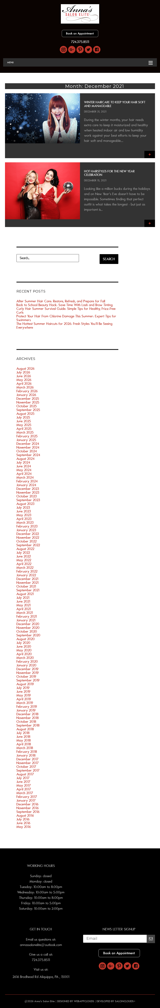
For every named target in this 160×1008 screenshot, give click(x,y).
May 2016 (23, 827)
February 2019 (26, 707)
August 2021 (25, 594)
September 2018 (28, 725)
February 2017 (26, 797)
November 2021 (27, 583)
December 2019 (27, 669)
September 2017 (28, 770)
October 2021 (26, 586)
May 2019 (23, 695)
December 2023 (27, 489)
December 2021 (27, 579)
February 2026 (27, 391)
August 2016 (25, 816)
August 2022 (25, 549)
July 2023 (23, 508)
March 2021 (24, 613)
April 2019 (23, 699)
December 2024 (27, 444)
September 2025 (28, 410)
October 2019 (26, 677)
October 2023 (26, 496)
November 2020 (28, 628)
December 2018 (27, 714)
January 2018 (26, 755)
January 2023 (26, 530)
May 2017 (23, 785)
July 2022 (23, 553)
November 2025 (27, 402)
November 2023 (27, 493)
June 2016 (23, 823)
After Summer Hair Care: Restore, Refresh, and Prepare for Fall (60, 301)
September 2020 (28, 635)
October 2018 (26, 722)
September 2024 (28, 455)
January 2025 (26, 440)
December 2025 (27, 399)
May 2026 (23, 380)
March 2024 (25, 477)
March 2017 (24, 793)
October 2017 (26, 767)
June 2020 (23, 646)
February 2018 (26, 752)
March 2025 (25, 432)
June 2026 (23, 376)
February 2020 (27, 662)
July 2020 (23, 643)
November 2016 (27, 808)
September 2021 (27, 590)
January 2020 (26, 665)
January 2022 (26, 575)
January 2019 (26, 710)
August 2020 (25, 639)
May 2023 (23, 515)
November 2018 (27, 718)
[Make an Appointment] (80, 36)
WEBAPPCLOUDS (84, 1001)
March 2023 (25, 523)
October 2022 (26, 541)
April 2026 (24, 384)
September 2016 (28, 812)
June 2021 (23, 601)
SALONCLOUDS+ (125, 1001)
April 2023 (24, 519)
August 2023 (25, 504)
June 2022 (23, 556)
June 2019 (23, 692)
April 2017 (23, 789)
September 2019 (28, 680)
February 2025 (27, 436)
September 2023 (28, 500)
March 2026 (25, 387)
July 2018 (23, 733)
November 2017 (27, 763)
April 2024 (24, 474)
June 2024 (23, 466)
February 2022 (27, 571)
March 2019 (24, 703)
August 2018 (25, 729)
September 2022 (28, 545)
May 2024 (23, 470)
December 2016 (27, 804)
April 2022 (23, 564)
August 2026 (25, 369)
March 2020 (25, 658)
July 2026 (23, 372)
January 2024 (26, 485)
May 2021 (23, 605)
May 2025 (23, 425)
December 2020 (27, 624)
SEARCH (109, 259)
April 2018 (23, 744)
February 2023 (27, 526)
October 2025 (26, 406)
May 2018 (23, 740)
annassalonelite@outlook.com (41, 945)
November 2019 (27, 673)
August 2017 (25, 774)
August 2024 (25, 459)
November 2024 (27, 447)
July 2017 (23, 778)
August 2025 (25, 414)
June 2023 (23, 511)
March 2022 (25, 568)
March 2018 (24, 748)
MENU (10, 62)
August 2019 (25, 684)
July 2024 (23, 462)
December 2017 (27, 759)
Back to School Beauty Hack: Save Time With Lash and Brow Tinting (64, 305)
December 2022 (27, 534)
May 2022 (23, 560)
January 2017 (26, 800)
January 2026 (26, 395)
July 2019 (23, 688)
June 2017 (23, 782)
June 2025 (23, 421)
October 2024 (26, 451)
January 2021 (25, 620)
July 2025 (23, 417)
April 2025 (24, 429)
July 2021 (22, 598)
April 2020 (24, 654)
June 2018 (23, 737)
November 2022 (27, 538)
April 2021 (23, 609)
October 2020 (26, 631)
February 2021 (26, 616)
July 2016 (23, 819)
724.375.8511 (80, 42)
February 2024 (27, 481)
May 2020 (24, 650)
